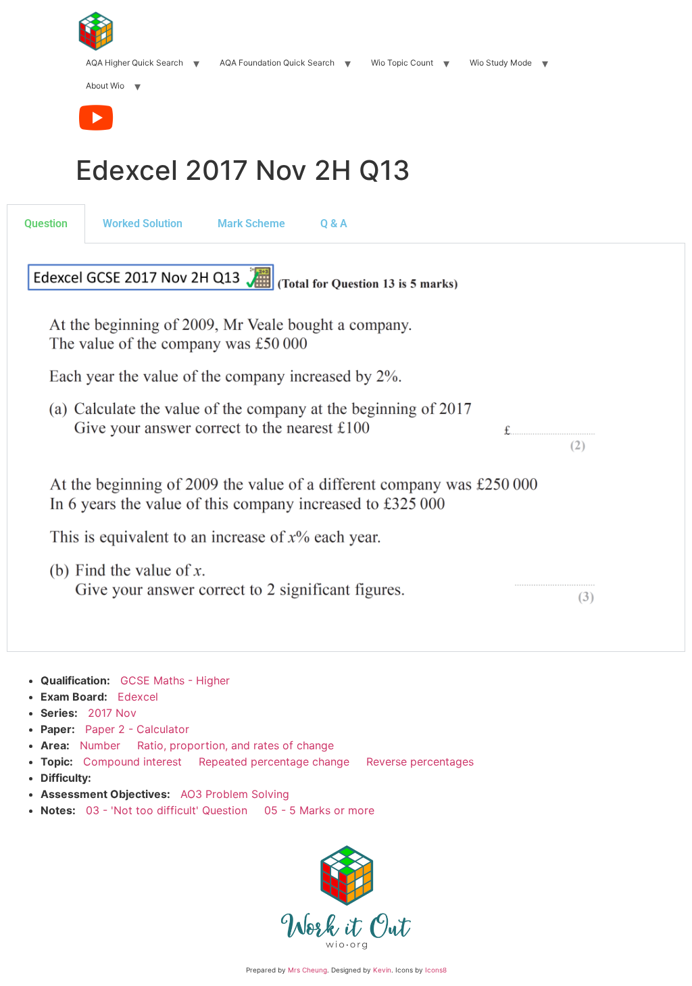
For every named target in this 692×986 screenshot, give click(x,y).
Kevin (382, 970)
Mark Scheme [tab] (251, 223)
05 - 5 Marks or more (319, 810)
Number (100, 745)
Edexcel (138, 696)
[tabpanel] (346, 447)
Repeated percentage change (274, 761)
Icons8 (436, 970)
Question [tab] (46, 223)
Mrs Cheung (307, 970)
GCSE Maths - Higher (175, 680)
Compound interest (132, 761)
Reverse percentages (420, 761)
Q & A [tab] (333, 223)
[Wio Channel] (96, 117)
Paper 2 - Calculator (137, 729)
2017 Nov (112, 713)
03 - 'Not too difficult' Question (166, 810)
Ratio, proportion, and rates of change (235, 745)
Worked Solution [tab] (142, 223)
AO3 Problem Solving (234, 794)
